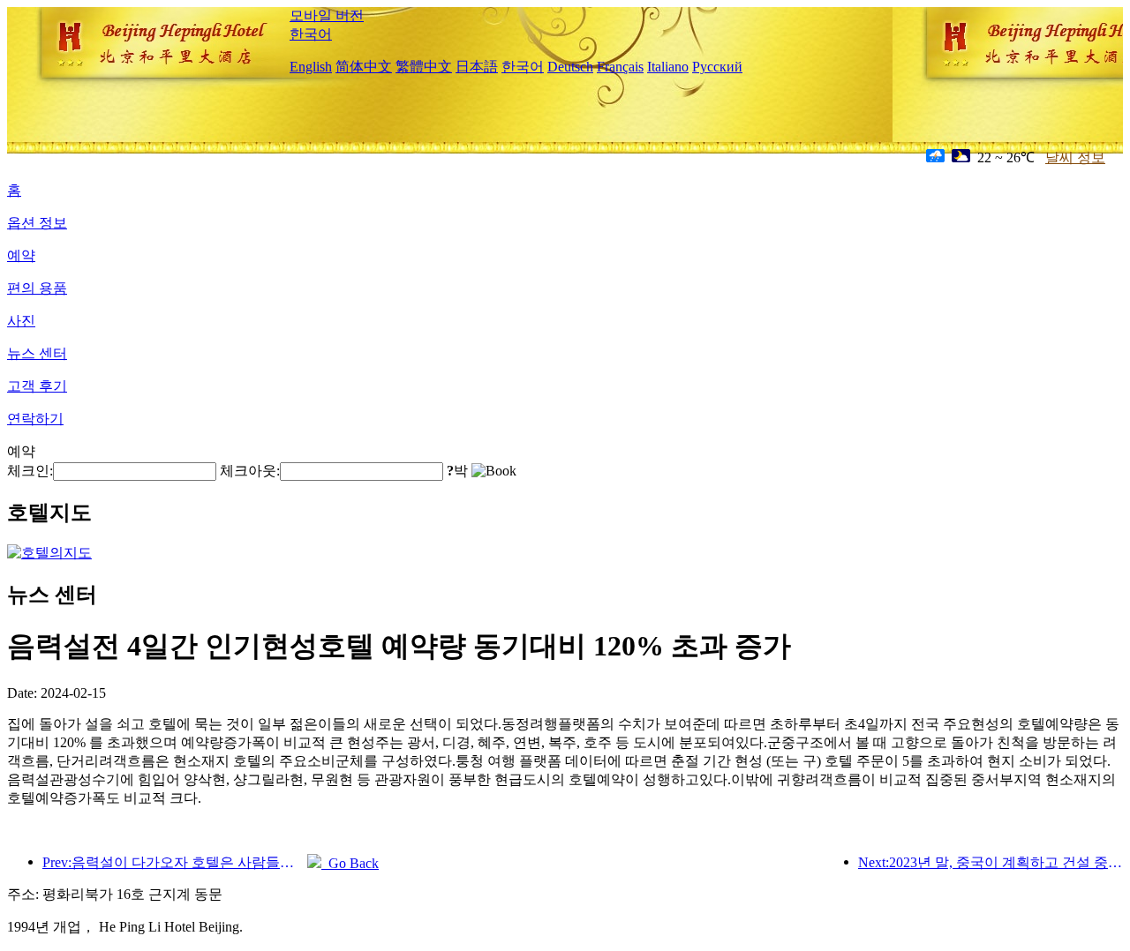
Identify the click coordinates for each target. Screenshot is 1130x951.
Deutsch (570, 66)
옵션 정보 (37, 222)
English (311, 66)
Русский (717, 66)
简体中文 (363, 66)
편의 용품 (37, 288)
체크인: (30, 470)
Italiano (668, 66)
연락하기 (35, 418)
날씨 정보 (1075, 157)
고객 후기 (37, 385)
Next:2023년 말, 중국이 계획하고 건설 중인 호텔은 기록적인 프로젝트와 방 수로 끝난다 (990, 862)
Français (620, 66)
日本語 (477, 66)
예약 (21, 255)
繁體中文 (424, 66)
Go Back (350, 863)
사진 (21, 320)
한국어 (311, 33)
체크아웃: (250, 470)
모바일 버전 (327, 15)
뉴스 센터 (37, 353)
